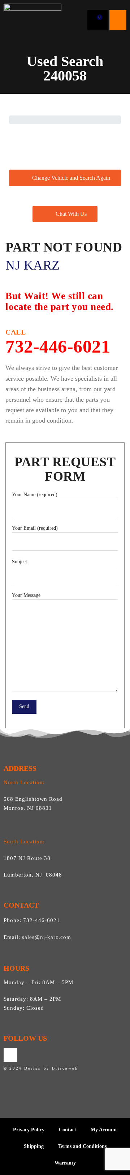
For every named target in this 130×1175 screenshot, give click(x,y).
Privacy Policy (28, 1129)
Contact (67, 1129)
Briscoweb (65, 1068)
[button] (118, 20)
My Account (104, 1129)
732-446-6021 (57, 342)
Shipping (34, 1146)
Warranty (65, 1163)
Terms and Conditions (82, 1146)
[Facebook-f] (10, 1055)
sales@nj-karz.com (46, 937)
